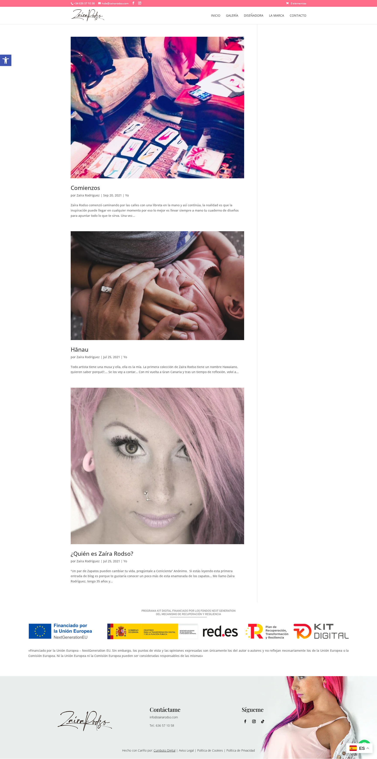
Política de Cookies (210, 750)
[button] (5, 60)
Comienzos (85, 188)
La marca (276, 15)
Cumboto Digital (164, 750)
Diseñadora (253, 15)
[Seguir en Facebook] (245, 721)
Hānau (79, 349)
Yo (127, 195)
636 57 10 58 (165, 725)
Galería (232, 15)
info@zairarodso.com (164, 717)
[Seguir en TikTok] (262, 721)
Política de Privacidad (240, 750)
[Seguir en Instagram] (253, 721)
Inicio (215, 15)
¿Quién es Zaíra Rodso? (102, 554)
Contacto (298, 15)
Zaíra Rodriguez (88, 195)
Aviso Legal (186, 750)
